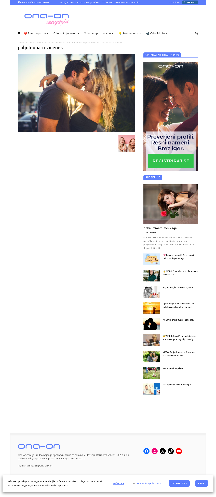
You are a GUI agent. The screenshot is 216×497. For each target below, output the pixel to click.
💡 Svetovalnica (128, 33)
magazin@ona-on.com (40, 465)
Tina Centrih (149, 232)
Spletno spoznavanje (97, 33)
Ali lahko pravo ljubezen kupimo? (178, 320)
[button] (196, 33)
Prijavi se (191, 2)
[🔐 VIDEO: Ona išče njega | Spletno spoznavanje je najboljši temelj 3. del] (151, 340)
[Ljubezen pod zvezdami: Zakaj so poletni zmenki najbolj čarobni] (151, 308)
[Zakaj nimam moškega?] (170, 204)
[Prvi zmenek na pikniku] (151, 373)
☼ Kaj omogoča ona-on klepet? (178, 384)
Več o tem (118, 483)
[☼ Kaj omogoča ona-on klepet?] (151, 389)
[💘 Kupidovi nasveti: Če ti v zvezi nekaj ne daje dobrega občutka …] (151, 259)
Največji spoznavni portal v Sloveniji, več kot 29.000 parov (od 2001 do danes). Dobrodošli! (100, 2)
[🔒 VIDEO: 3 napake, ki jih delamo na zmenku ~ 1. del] (151, 275)
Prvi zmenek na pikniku (173, 368)
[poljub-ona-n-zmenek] (76, 131)
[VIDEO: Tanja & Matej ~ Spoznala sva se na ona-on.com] (151, 356)
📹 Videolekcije (155, 33)
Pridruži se (174, 2)
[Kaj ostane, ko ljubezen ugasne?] (151, 292)
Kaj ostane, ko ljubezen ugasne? (178, 287)
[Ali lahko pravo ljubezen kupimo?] (151, 324)
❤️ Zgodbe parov (35, 33)
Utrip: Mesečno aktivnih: (34, 2)
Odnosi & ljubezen (64, 33)
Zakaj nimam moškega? (160, 228)
